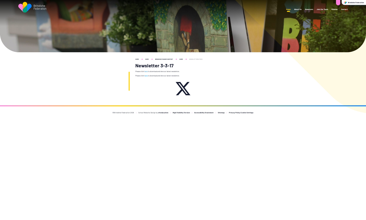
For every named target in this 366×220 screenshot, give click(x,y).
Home (137, 59)
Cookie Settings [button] (247, 113)
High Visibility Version (181, 113)
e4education (163, 113)
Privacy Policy (234, 113)
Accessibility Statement (204, 113)
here (146, 71)
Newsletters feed (195, 59)
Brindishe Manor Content (164, 59)
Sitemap (221, 113)
